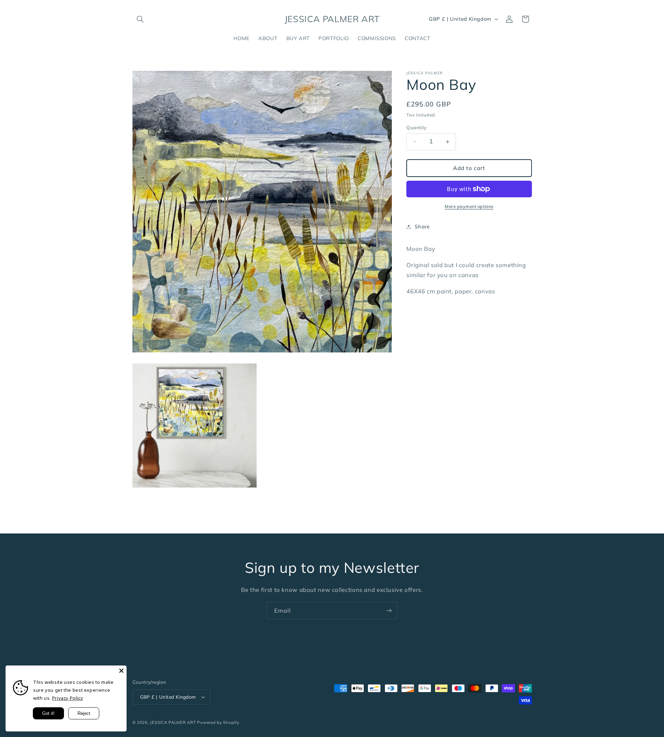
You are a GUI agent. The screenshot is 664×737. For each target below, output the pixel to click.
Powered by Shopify (218, 722)
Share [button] (422, 226)
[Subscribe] (389, 610)
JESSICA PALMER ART (173, 722)
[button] (140, 19)
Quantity (416, 127)
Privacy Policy (67, 698)
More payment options (469, 206)
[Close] (121, 670)
